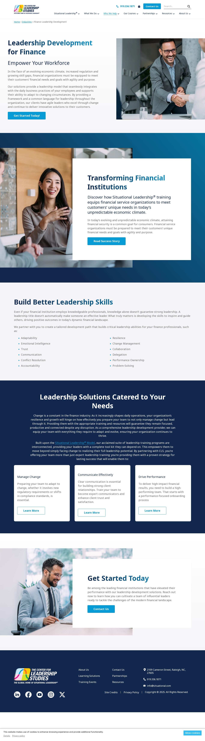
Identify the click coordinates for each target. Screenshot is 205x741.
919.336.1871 (127, 6)
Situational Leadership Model (75, 443)
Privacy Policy (131, 692)
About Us (83, 669)
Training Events (87, 682)
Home (17, 21)
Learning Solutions (89, 676)
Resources (118, 682)
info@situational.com (159, 685)
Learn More (31, 510)
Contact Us (152, 6)
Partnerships (119, 676)
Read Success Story (106, 241)
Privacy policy (18, 736)
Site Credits (111, 692)
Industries (27, 21)
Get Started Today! (27, 115)
